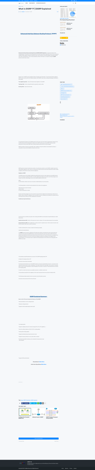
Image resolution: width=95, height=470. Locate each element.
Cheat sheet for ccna (63, 115)
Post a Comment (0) (38, 438)
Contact (75, 468)
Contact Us (31, 0)
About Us (66, 468)
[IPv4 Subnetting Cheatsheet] (68, 12)
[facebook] (71, 1)
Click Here (41, 361)
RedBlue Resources (28, 468)
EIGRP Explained (34, 400)
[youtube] (74, 1)
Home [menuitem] (26, 3)
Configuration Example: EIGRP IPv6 (24, 418)
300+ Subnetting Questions (66, 84)
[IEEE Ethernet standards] (63, 24)
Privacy (71, 468)
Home (19, 0)
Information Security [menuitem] (41, 3)
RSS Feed (35, 0)
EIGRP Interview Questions (66, 90)
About (22, 0)
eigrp (22, 6)
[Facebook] (64, 35)
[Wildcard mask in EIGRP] (38, 412)
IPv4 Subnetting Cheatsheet (67, 19)
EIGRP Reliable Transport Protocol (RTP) (52, 418)
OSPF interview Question (65, 94)
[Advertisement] (39, 23)
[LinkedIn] (40, 403)
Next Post (56, 441)
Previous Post (21, 441)
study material (64, 99)
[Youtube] (72, 35)
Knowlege (63, 92)
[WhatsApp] (38, 403)
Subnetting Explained (65, 96)
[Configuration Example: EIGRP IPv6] (25, 412)
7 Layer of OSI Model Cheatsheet (67, 86)
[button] (73, 3)
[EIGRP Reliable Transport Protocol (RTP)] (52, 412)
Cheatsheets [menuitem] (32, 3)
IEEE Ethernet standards (69, 24)
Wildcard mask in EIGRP (37, 417)
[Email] (43, 403)
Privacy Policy (26, 0)
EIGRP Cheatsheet (26, 400)
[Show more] (45, 403)
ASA (62, 88)
